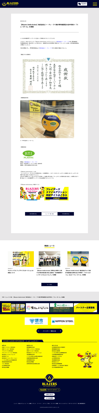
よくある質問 (49, 398)
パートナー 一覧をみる (49, 330)
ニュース (15, 403)
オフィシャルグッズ (63, 403)
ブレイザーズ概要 (54, 403)
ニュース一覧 (8, 297)
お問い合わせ (49, 394)
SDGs (48, 403)
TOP (3, 297)
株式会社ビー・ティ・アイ (63, 41)
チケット (34, 403)
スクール (44, 403)
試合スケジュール (22, 403)
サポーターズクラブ (72, 403)
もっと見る (49, 284)
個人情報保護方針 (81, 403)
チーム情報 (29, 403)
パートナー (39, 403)
